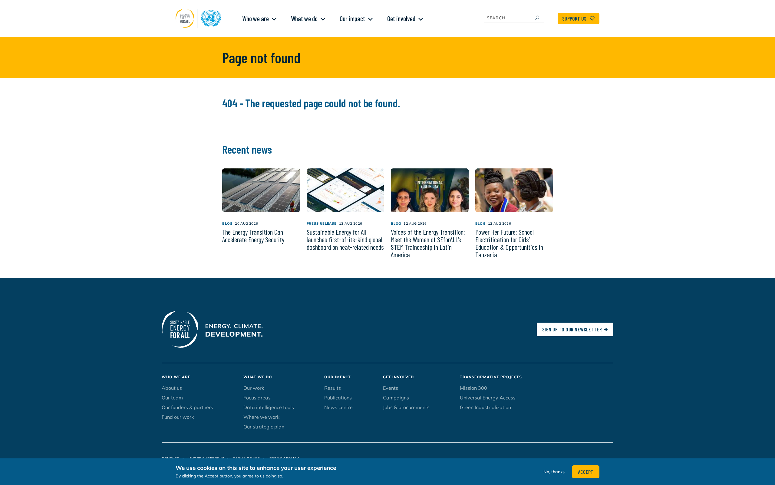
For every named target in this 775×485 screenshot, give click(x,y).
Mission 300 (473, 388)
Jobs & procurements (406, 407)
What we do (304, 18)
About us (172, 388)
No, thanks (554, 471)
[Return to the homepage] (200, 18)
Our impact (352, 18)
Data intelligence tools (268, 407)
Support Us (574, 18)
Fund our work (178, 417)
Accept (585, 471)
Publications (338, 398)
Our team (172, 398)
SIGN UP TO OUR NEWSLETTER (572, 329)
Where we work (261, 417)
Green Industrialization (485, 407)
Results (332, 388)
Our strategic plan (263, 427)
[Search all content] (537, 18)
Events (390, 388)
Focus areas (257, 398)
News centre (338, 407)
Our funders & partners (187, 407)
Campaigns (396, 398)
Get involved (401, 18)
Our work (253, 388)
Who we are (255, 18)
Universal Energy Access (488, 398)
